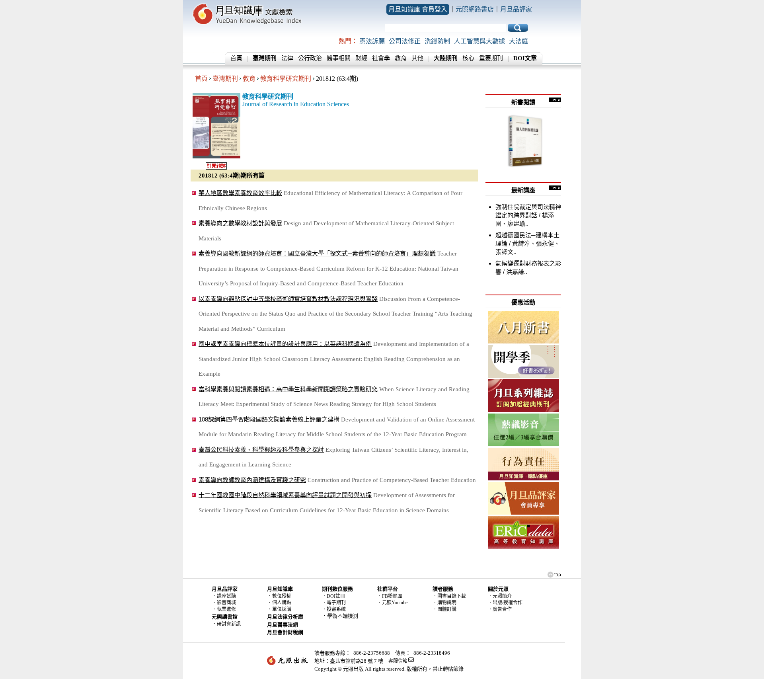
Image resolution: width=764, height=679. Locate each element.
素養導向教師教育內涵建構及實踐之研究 (252, 479)
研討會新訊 (229, 624)
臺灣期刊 (225, 78)
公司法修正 (405, 41)
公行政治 (310, 58)
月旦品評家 (516, 9)
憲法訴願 (372, 41)
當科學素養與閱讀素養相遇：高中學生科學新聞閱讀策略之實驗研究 (288, 389)
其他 (417, 58)
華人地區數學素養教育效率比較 (240, 192)
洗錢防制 (437, 41)
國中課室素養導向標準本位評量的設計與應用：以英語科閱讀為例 (285, 343)
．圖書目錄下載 (449, 596)
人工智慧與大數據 (479, 41)
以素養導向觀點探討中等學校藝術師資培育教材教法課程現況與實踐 (288, 298)
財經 (361, 58)
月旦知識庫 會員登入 (417, 9)
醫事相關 (339, 58)
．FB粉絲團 (389, 596)
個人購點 (281, 602)
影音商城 (226, 602)
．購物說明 (444, 602)
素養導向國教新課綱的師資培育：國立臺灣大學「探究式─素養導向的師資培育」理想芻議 (317, 253)
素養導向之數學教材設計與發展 (240, 223)
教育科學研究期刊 (285, 78)
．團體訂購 (444, 609)
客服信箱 (397, 661)
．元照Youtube (392, 602)
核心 (468, 58)
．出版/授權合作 (505, 602)
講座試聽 (226, 596)
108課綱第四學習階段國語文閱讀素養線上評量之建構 (269, 419)
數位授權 (281, 596)
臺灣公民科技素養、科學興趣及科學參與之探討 (261, 449)
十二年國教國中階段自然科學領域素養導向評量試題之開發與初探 (285, 495)
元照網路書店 (475, 9)
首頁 (236, 58)
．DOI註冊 (333, 596)
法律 (287, 58)
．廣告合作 (500, 609)
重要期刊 (491, 58)
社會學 (381, 58)
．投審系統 (334, 609)
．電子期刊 (334, 602)
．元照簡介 (500, 596)
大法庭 (518, 41)
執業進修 (226, 609)
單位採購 (281, 609)
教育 (401, 58)
